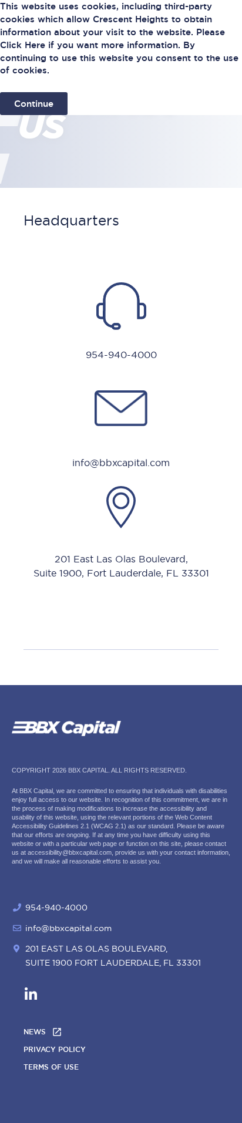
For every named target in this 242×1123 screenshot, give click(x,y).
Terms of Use (51, 1067)
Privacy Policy (54, 1049)
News (34, 1032)
